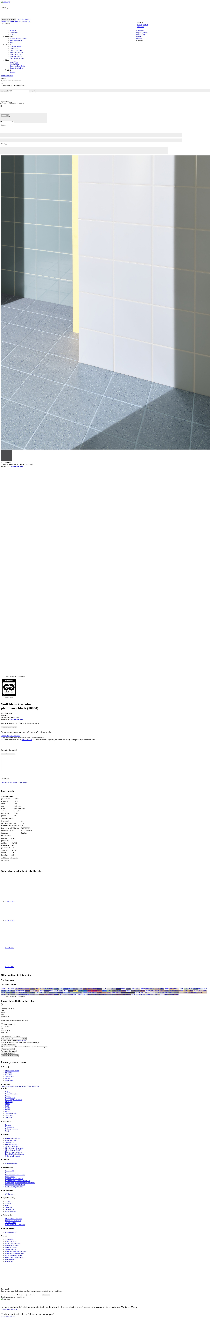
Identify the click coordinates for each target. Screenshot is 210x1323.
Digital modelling (16, 54)
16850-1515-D (27, 740)
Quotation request (16, 56)
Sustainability (14, 64)
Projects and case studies (18, 38)
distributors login (7, 76)
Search (33, 91)
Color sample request (17, 58)
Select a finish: (6, 1030)
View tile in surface (8, 754)
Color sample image (20, 782)
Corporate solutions (16, 68)
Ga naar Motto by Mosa (9, 1309)
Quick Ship (14, 32)
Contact (12, 72)
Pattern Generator (16, 50)
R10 (2, 115)
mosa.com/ (22, 1041)
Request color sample (9, 19)
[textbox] (11, 81)
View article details (8, 1049)
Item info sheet (7, 782)
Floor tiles (140, 27)
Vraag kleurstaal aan (8, 1316)
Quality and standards (17, 66)
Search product (142, 25)
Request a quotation (13, 736)
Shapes (12, 34)
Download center (16, 46)
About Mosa (14, 62)
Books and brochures (17, 52)
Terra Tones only (9, 1024)
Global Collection (16, 466)
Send (24, 1038)
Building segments (16, 40)
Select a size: (5, 1026)
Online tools (14, 48)
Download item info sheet (10, 1055)
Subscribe (46, 1295)
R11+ (7, 115)
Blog (11, 42)
